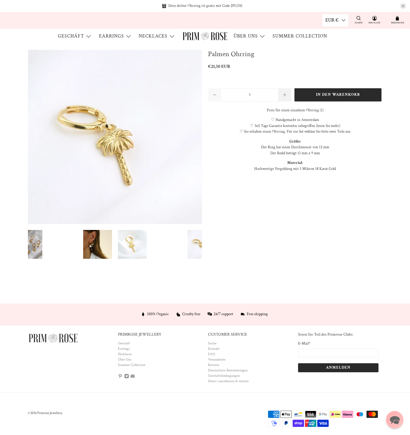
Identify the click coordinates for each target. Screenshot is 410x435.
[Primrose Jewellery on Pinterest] (120, 377)
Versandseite (216, 359)
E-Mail (304, 343)
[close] (403, 6)
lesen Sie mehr (328, 125)
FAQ (211, 354)
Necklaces (153, 36)
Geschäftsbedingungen (224, 375)
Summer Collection (300, 36)
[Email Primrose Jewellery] (132, 377)
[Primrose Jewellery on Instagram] (126, 377)
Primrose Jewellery (49, 413)
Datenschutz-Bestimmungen (228, 370)
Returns (213, 365)
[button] (394, 419)
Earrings (111, 36)
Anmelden (338, 367)
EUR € (332, 20)
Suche (212, 343)
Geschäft (71, 36)
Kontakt (214, 348)
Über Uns (246, 36)
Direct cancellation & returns (228, 381)
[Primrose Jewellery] (205, 36)
